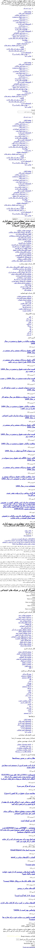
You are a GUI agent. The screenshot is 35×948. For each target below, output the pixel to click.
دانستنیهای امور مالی (24, 13)
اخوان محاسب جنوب (24, 700)
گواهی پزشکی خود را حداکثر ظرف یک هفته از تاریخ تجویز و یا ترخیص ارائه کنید (18, 803)
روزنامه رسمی (26, 305)
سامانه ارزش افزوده (24, 243)
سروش (29, 334)
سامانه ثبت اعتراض (25, 253)
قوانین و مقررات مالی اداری (15, 49)
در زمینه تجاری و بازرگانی (20, 34)
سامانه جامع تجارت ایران (23, 276)
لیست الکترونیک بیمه (24, 622)
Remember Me (28, 943)
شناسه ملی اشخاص (25, 657)
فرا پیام (29, 708)
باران (29, 711)
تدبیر (29, 681)
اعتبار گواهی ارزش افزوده (23, 248)
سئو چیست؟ (30, 864)
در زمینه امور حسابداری (20, 20)
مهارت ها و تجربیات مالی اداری (18, 38)
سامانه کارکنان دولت (24, 652)
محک (29, 692)
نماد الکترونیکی (26, 288)
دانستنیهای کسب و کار (24, 31)
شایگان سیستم (26, 677)
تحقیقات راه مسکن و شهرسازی (21, 281)
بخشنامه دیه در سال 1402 (25, 486)
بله (30, 329)
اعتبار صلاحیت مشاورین (23, 750)
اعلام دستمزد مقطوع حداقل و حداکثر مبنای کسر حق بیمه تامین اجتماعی (19, 812)
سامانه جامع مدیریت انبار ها (22, 279)
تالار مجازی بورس (25, 286)
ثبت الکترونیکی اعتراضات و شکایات (20, 236)
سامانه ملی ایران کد (25, 270)
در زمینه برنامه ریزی (21, 27)
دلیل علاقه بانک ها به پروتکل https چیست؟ (19, 881)
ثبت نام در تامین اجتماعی (23, 619)
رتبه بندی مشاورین (25, 746)
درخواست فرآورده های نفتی (22, 283)
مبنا (30, 699)
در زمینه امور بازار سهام (20, 36)
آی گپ (29, 333)
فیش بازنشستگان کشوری (23, 638)
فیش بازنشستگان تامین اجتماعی (21, 636)
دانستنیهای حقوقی (22, 43)
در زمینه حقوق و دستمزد (20, 17)
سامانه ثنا (28, 301)
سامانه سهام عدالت (25, 644)
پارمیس (29, 693)
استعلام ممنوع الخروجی (24, 298)
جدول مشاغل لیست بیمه (23, 633)
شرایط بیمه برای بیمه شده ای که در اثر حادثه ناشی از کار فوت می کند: (18, 840)
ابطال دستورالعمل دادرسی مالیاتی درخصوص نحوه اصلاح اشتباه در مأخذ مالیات (18, 517)
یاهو (30, 317)
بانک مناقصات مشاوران (24, 748)
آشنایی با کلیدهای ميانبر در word (23, 857)
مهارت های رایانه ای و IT (20, 54)
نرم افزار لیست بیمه (25, 617)
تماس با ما (28, 56)
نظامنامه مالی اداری (21, 29)
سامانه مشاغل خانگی (24, 631)
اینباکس (29, 324)
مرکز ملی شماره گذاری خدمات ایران (19, 272)
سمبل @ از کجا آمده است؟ (25, 896)
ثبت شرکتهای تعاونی (25, 309)
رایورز (29, 690)
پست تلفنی (27, 666)
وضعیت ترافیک (26, 662)
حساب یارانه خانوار (25, 642)
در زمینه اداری (23, 26)
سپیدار (29, 683)
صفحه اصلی (27, 11)
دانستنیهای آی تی (26, 52)
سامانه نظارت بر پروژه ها (23, 751)
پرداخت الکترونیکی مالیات (23, 252)
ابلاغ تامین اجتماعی (25, 626)
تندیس (29, 704)
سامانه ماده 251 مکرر (24, 237)
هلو (30, 679)
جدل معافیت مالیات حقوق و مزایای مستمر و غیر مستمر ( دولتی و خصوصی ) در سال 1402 (18, 478)
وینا (30, 706)
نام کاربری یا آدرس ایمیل (27, 939)
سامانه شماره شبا (25, 655)
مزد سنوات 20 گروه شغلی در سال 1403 (20, 451)
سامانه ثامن (27, 241)
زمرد (29, 697)
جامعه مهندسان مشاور (24, 744)
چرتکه (29, 688)
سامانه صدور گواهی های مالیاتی (21, 260)
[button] (17, 59)
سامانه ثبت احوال (25, 661)
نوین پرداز (28, 695)
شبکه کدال (28, 285)
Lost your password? (29, 947)
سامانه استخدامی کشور (24, 653)
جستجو (15, 219)
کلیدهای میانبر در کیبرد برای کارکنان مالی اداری (17, 903)
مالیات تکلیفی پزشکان (24, 259)
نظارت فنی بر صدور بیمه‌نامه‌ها (23, 758)
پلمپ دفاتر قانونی (25, 303)
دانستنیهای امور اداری (24, 24)
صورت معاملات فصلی (24, 239)
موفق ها (25, 40)
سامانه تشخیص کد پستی (23, 659)
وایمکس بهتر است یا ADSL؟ (24, 910)
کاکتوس (28, 684)
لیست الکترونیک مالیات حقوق (22, 250)
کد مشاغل (28, 624)
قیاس (29, 709)
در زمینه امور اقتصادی (21, 33)
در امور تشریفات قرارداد (16, 50)
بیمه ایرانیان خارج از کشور (23, 635)
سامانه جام (27, 290)
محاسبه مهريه (27, 310)
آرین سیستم (27, 713)
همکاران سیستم (26, 676)
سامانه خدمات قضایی (24, 300)
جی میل (28, 318)
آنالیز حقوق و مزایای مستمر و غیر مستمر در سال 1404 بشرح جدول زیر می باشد (19, 361)
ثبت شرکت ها (27, 307)
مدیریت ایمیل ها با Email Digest (23, 850)
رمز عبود (32, 941)
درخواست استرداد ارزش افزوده (21, 244)
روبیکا (29, 326)
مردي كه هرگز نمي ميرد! (26, 786)
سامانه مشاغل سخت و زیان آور (21, 629)
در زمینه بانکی (23, 18)
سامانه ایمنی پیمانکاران (24, 277)
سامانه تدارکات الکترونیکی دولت (21, 274)
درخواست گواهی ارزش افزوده (21, 246)
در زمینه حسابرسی (22, 22)
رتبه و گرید (28, 42)
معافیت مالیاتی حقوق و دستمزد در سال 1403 (18, 444)
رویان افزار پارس (26, 702)
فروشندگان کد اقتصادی (24, 257)
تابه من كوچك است (28, 821)
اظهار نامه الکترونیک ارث (23, 234)
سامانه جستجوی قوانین (24, 296)
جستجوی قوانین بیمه (25, 615)
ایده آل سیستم (26, 686)
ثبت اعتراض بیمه (26, 628)
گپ (30, 331)
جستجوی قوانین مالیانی (24, 230)
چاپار (29, 322)
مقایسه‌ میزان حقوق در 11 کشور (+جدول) (19, 793)
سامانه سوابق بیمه (25, 620)
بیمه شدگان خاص (26, 640)
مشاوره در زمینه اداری (13, 221)
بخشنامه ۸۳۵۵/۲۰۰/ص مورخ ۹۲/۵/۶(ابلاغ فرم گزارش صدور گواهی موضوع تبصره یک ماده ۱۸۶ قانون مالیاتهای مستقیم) (17, 830)
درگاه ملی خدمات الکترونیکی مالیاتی (20, 232)
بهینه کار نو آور (26, 674)
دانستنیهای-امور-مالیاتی (24, 730)
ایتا (30, 327)
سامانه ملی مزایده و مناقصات (22, 269)
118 (30, 668)
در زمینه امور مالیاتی (21, 15)
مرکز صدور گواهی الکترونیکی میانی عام (18, 267)
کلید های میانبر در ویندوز (26, 888)
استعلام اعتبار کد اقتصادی (23, 255)
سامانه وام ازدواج (25, 645)
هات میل (28, 320)
